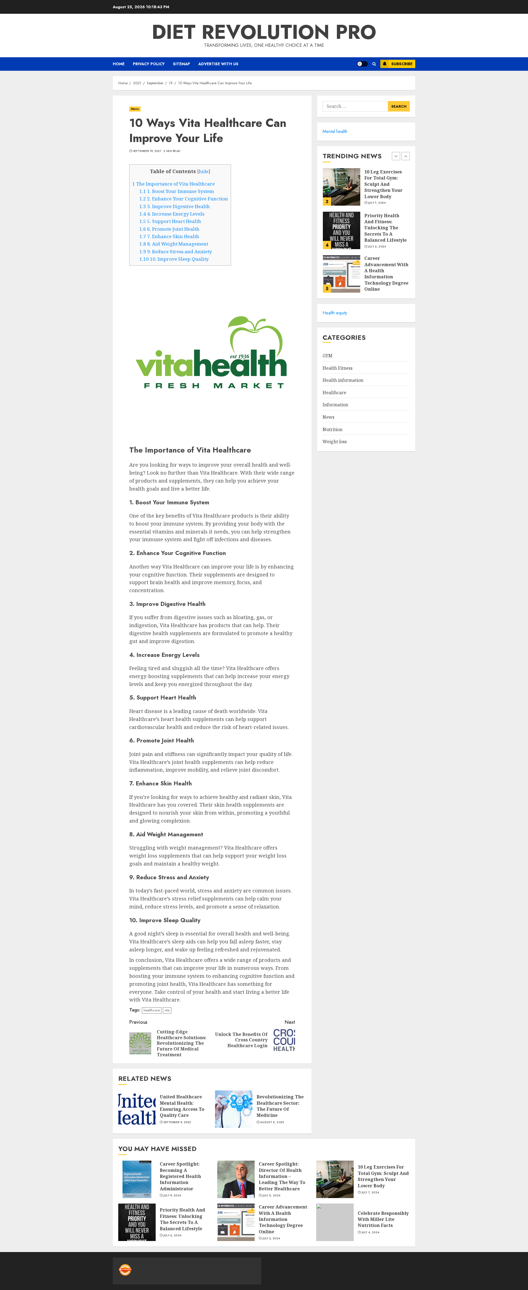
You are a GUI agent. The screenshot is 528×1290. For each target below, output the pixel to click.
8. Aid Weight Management (173, 244)
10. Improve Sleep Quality (174, 259)
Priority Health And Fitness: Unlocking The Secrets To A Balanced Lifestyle (385, 228)
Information (335, 405)
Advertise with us (218, 64)
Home (119, 64)
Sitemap (181, 64)
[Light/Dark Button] (362, 64)
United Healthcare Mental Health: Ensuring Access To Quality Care (182, 1106)
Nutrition (332, 429)
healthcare (152, 1010)
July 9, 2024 (172, 1196)
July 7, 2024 (377, 203)
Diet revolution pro (264, 32)
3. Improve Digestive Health (174, 206)
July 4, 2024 (371, 1232)
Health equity (335, 313)
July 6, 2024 (377, 247)
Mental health (335, 131)
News (135, 109)
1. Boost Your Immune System (176, 191)
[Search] (374, 64)
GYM (327, 356)
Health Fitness (338, 368)
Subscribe (402, 64)
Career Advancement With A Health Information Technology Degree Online (386, 273)
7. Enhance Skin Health (169, 236)
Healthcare (334, 393)
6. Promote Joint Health (169, 229)
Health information (343, 380)
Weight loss (335, 442)
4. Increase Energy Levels (171, 214)
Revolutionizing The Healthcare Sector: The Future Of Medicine (280, 1106)
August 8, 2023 (272, 1122)
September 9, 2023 (177, 1122)
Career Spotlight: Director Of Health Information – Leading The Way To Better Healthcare (282, 1176)
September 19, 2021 (147, 151)
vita (167, 1010)
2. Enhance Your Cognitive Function (183, 198)
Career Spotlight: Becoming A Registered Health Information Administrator (180, 1176)
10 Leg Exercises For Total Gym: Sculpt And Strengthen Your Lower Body (383, 184)
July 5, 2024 (271, 1238)
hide (203, 171)
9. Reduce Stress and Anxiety (175, 251)
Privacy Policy (149, 64)
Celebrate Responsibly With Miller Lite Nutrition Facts (383, 1219)
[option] (366, 189)
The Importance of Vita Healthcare (173, 184)
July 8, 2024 (271, 1196)
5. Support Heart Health (170, 221)
